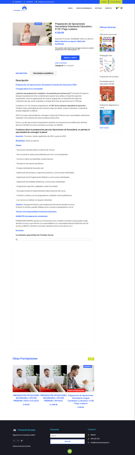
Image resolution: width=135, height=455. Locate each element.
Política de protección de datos (22, 446)
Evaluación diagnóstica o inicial (109, 106)
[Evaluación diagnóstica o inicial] (107, 117)
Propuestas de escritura (109, 77)
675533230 (29, 2)
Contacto (104, 2)
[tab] (21, 73)
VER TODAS (104, 128)
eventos (108, 8)
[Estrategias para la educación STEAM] (107, 93)
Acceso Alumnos (116, 2)
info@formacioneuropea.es (46, 2)
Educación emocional (108, 34)
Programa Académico (43, 73)
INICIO (70, 8)
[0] (117, 8)
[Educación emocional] (107, 44)
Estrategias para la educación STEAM (107, 82)
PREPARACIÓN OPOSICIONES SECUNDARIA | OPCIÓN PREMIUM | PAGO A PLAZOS (26, 398)
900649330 (18, 2)
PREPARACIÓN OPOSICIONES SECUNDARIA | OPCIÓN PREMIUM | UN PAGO (53, 398)
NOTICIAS (98, 8)
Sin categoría (69, 65)
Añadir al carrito (70, 58)
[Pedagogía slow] (107, 65)
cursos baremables (84, 8)
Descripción (21, 73)
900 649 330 (95, 439)
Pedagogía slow (106, 55)
